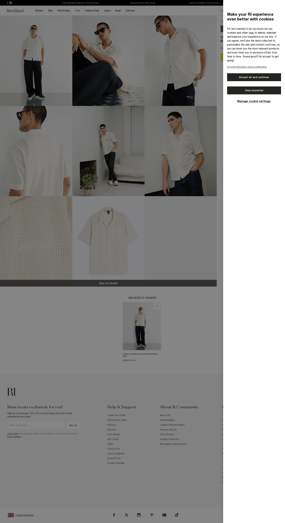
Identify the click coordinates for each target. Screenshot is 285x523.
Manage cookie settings (254, 101)
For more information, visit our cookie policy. (247, 67)
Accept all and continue (254, 77)
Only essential (254, 90)
